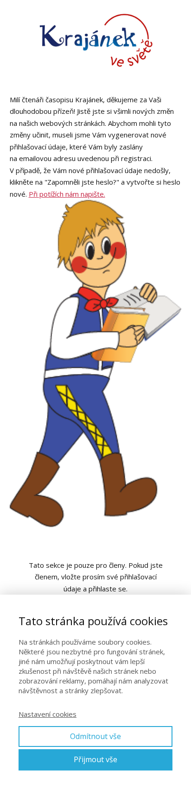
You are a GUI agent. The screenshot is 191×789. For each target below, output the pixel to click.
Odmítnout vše (95, 736)
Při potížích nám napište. (67, 194)
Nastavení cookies (47, 714)
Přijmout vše (95, 759)
